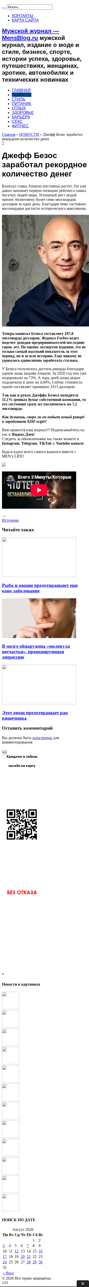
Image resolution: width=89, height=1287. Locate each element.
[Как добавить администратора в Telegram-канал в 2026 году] (10, 1044)
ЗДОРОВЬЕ (23, 112)
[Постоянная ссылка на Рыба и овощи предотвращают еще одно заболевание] (39, 575)
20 (23, 1256)
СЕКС (17, 121)
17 (5, 1256)
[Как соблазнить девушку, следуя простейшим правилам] (10, 1100)
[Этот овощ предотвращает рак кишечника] (10, 1118)
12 (17, 1251)
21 (29, 1256)
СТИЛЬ (18, 99)
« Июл (8, 1273)
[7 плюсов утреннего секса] (10, 1136)
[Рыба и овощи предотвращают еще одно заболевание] (10, 1026)
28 (29, 1262)
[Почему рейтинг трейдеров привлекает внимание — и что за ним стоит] (10, 1210)
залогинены (42, 738)
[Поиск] (4, 8)
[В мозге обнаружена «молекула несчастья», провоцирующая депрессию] (10, 1063)
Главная (8, 134)
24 (5, 1262)
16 (41, 1251)
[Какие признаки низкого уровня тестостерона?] (10, 1155)
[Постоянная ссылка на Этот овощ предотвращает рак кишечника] (39, 703)
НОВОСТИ (21, 95)
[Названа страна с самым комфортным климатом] (10, 1173)
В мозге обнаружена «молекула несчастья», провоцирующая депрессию (36, 652)
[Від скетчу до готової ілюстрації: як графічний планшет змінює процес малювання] (10, 1081)
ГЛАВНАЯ (21, 90)
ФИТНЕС (20, 126)
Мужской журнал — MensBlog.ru (30, 34)
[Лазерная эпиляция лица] (10, 1008)
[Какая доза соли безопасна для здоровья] (10, 1191)
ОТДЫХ (19, 108)
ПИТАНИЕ (21, 104)
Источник (10, 520)
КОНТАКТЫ (22, 16)
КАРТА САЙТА (25, 20)
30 (41, 1262)
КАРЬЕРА (21, 117)
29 (35, 1262)
